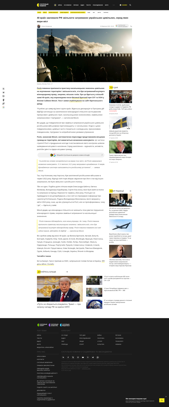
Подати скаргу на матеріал (47, 387)
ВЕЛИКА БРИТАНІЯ (53, 12)
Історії (99, 341)
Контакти (40, 359)
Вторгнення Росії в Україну (78, 12)
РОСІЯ (39, 12)
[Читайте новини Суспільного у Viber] (88, 357)
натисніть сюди (86, 368)
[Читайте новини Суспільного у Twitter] (73, 357)
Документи (41, 390)
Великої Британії (79, 97)
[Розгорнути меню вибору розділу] (55, 5)
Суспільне (85, 367)
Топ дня (82, 335)
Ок (162, 400)
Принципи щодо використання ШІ (43, 369)
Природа (64, 344)
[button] (3, 88)
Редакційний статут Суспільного (44, 394)
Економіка (119, 338)
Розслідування (98, 5)
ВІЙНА (44, 12)
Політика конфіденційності (47, 373)
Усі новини (67, 5)
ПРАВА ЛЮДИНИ (64, 12)
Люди (81, 341)
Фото (106, 5)
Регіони (76, 5)
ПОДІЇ (88, 12)
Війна (60, 5)
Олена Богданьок (46, 26)
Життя (99, 12)
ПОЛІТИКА (106, 12)
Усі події (64, 335)
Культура (100, 344)
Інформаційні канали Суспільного (45, 377)
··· (114, 5)
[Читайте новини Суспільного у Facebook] (68, 357)
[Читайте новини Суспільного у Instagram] (78, 357)
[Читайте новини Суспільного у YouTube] (83, 357)
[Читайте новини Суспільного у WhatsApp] (97, 357)
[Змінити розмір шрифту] (131, 26)
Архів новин (41, 356)
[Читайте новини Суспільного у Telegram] (93, 357)
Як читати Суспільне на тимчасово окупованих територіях (46, 382)
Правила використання (45, 365)
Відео (82, 5)
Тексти (88, 5)
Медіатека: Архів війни (45, 347)
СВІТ (94, 12)
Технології (119, 341)
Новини (118, 344)
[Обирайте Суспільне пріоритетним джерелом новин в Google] (3, 107)
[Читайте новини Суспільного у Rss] (63, 357)
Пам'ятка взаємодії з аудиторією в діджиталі (46, 399)
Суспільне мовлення (44, 362)
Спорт (81, 344)
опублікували (75, 100)
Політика (100, 338)
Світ (62, 341)
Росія (39, 88)
